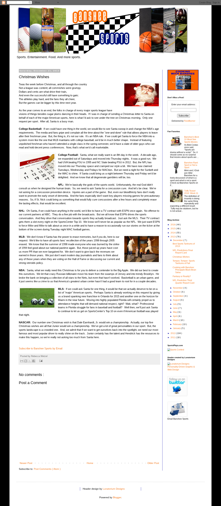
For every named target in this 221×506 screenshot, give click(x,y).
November (178, 288)
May (175, 312)
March (176, 320)
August (176, 300)
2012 (173, 333)
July (175, 304)
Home (90, 463)
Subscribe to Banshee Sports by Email (40, 348)
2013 (173, 236)
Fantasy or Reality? (182, 276)
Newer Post (26, 463)
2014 (173, 233)
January (177, 328)
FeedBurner (189, 121)
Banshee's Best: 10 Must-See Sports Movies (191, 139)
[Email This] (21, 361)
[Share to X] (29, 361)
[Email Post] (40, 361)
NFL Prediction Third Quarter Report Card (183, 281)
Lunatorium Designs (114, 488)
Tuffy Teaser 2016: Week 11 (191, 192)
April (175, 316)
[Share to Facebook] (33, 361)
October (177, 292)
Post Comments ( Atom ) (47, 469)
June (175, 308)
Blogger (117, 497)
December (178, 240)
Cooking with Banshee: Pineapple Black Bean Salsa (184, 270)
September (178, 296)
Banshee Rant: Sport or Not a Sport (191, 165)
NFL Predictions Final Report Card (183, 251)
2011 (173, 337)
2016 (173, 224)
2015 (173, 228)
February (177, 324)
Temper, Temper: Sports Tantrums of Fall (184, 262)
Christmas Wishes (181, 257)
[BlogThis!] (25, 361)
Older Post (153, 463)
